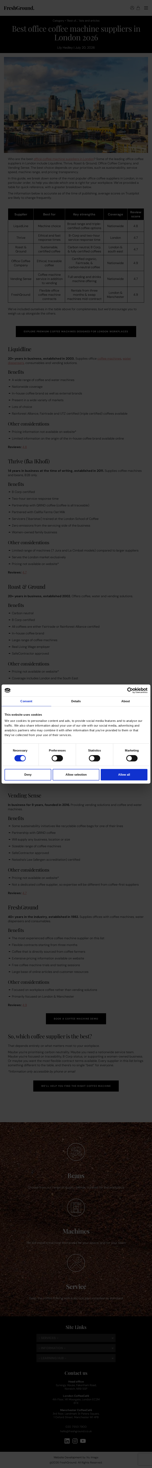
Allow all (124, 774)
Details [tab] (76, 701)
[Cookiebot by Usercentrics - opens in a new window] (130, 690)
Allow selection (76, 774)
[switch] (57, 758)
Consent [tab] (26, 701)
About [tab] (125, 701)
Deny (27, 774)
